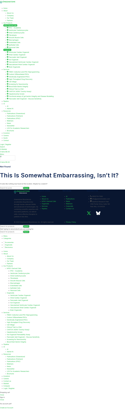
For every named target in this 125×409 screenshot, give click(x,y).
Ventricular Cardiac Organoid (20, 295)
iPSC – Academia (16, 271)
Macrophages (15, 283)
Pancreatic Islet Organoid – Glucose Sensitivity (23, 337)
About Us (10, 13)
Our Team (10, 18)
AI (7, 106)
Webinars (10, 121)
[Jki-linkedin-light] (93, 213)
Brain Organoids (16, 310)
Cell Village (11, 325)
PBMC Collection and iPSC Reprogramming (22, 315)
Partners (10, 20)
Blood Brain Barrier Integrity (16, 342)
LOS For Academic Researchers (18, 128)
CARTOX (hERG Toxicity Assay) (18, 330)
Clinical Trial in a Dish (14, 327)
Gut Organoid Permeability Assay (18, 334)
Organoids (10, 293)
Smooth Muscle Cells (17, 281)
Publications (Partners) (15, 116)
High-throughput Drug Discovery (18, 322)
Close (2, 395)
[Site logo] (7, 4)
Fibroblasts (14, 278)
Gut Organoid (15, 303)
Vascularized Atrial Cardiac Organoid (23, 307)
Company (10, 15)
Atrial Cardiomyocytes (18, 276)
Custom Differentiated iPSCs (17, 317)
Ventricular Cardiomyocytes (20, 273)
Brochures (10, 131)
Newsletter (10, 126)
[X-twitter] (89, 213)
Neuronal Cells (15, 290)
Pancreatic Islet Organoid (19, 300)
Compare (6, 386)
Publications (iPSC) (13, 118)
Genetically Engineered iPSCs (17, 320)
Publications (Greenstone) (16, 113)
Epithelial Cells (15, 288)
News (9, 123)
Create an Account (6, 408)
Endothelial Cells (16, 285)
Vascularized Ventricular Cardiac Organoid (25, 305)
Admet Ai (10, 108)
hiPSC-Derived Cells (14, 268)
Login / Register (9, 388)
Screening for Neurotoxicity (16, 339)
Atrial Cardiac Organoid (18, 298)
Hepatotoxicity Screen (14, 332)
